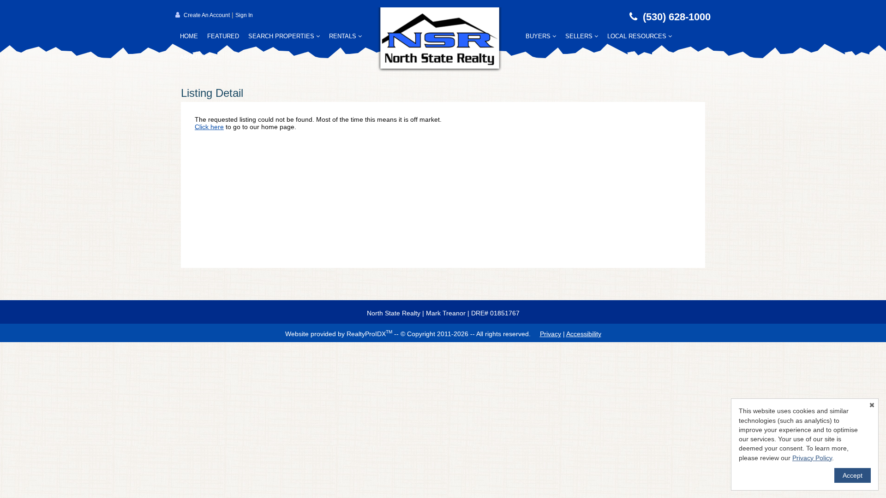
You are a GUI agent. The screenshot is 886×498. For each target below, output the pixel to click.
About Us (196, 56)
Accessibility (583, 334)
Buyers (539, 36)
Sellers (579, 36)
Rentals (343, 36)
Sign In (244, 15)
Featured (223, 36)
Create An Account (207, 15)
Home (189, 36)
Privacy (550, 334)
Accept (852, 475)
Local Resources (637, 36)
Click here (209, 126)
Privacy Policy (812, 458)
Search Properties (282, 36)
